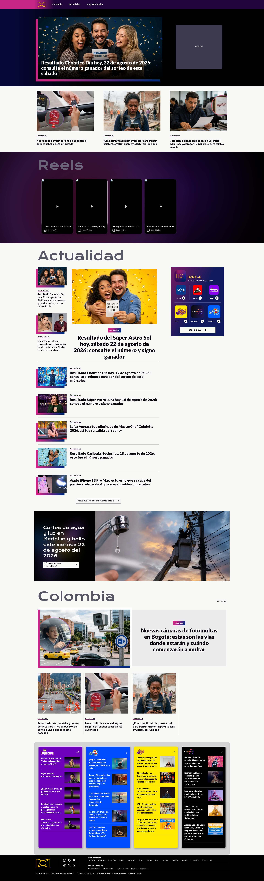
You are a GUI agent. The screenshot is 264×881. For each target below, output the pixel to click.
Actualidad (74, 4)
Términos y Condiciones (86, 873)
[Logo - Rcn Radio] (41, 4)
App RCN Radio (95, 4)
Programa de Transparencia (139, 868)
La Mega (149, 860)
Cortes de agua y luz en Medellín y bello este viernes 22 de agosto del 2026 (64, 541)
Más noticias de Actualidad (96, 500)
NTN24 (204, 860)
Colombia (57, 4)
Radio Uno (165, 860)
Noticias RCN (112, 860)
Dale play (195, 330)
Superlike (185, 860)
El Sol (156, 860)
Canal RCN (91, 860)
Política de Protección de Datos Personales (111, 873)
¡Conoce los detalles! (53, 565)
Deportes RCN (131, 860)
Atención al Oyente (94, 868)
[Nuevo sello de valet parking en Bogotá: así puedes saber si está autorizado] (65, 111)
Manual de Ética (108, 868)
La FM (121, 860)
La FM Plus (174, 860)
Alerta (141, 860)
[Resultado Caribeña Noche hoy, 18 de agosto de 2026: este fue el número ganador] (52, 457)
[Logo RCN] (43, 863)
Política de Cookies (134, 873)
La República (195, 860)
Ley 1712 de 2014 (122, 868)
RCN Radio (101, 860)
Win (211, 860)
